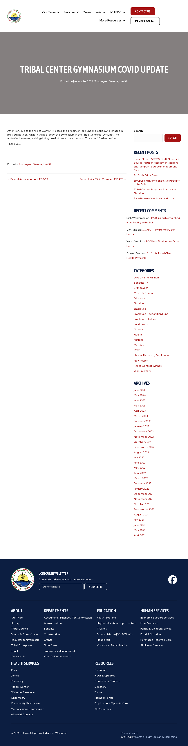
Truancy (102, 628)
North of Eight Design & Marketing (156, 736)
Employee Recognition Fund (151, 313)
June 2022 (139, 462)
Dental (15, 675)
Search (138, 130)
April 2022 (140, 473)
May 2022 (139, 467)
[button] (58, 12)
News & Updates (105, 675)
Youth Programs (106, 617)
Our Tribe (49, 12)
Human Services (154, 610)
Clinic (14, 670)
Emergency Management (59, 651)
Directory (100, 686)
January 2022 (141, 488)
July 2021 (139, 519)
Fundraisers (141, 324)
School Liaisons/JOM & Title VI (115, 634)
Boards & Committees (24, 634)
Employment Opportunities (111, 703)
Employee (101, 81)
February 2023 (142, 421)
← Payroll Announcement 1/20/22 (27, 179)
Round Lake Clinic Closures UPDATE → (103, 179)
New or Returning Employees (151, 355)
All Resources (103, 709)
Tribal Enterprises (21, 645)
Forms (98, 692)
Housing (139, 339)
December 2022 (144, 431)
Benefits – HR (142, 282)
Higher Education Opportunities (116, 623)
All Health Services (22, 714)
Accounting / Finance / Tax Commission (68, 617)
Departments (92, 12)
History (15, 623)
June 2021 (139, 525)
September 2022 (144, 447)
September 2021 (144, 509)
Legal (14, 651)
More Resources (111, 20)
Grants (48, 639)
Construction (52, 634)
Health (124, 81)
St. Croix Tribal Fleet (146, 175)
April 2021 (139, 535)
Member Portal (104, 697)
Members (139, 345)
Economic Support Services (157, 617)
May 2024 (140, 395)
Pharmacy (17, 681)
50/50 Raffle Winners (146, 277)
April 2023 (140, 410)
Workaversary (142, 371)
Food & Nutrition (150, 634)
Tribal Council (19, 628)
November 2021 (143, 499)
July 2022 (139, 457)
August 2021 (141, 514)
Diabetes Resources (23, 692)
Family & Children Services (156, 628)
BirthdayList (141, 287)
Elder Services (149, 623)
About (17, 610)
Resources (104, 663)
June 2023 (139, 400)
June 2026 (140, 390)
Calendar (100, 670)
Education (140, 298)
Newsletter (141, 360)
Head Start (103, 639)
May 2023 (139, 405)
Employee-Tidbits (145, 319)
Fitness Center (20, 686)
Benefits (49, 628)
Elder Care (50, 645)
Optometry (18, 697)
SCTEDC (115, 12)
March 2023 (141, 416)
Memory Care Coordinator (27, 709)
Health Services (25, 663)
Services (69, 12)
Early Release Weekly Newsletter (154, 198)
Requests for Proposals (25, 639)
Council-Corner (143, 293)
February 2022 (142, 483)
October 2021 (142, 504)
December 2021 (143, 493)
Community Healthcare (25, 703)
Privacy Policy (129, 733)
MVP (137, 350)
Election (139, 303)
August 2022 (141, 452)
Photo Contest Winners (148, 365)
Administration (53, 623)
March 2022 (141, 478)
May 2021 (139, 530)
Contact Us (18, 656)
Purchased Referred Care (156, 639)
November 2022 (144, 436)
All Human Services (151, 645)
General (113, 81)
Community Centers (107, 681)
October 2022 (142, 442)
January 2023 (141, 426)
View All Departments (57, 656)
